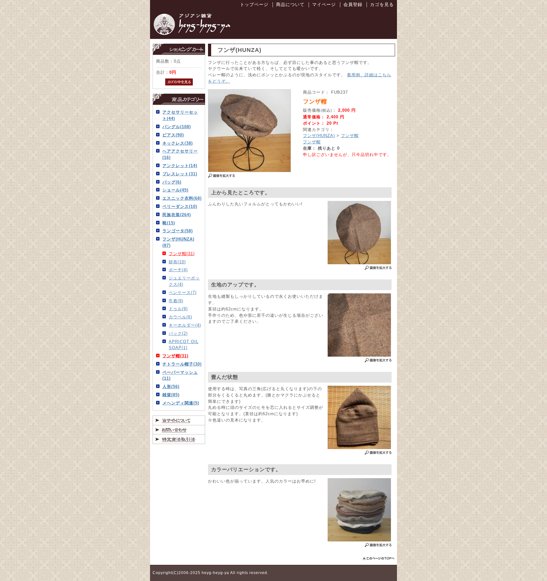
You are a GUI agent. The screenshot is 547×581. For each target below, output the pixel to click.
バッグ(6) (171, 182)
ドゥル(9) (178, 308)
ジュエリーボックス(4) (184, 281)
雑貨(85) (170, 394)
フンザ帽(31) (182, 253)
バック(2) (178, 333)
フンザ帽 (350, 135)
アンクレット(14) (179, 165)
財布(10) (177, 261)
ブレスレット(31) (179, 174)
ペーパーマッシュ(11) (180, 375)
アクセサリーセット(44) (180, 115)
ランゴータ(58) (177, 230)
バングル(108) (176, 126)
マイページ (324, 4)
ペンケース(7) (183, 292)
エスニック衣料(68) (182, 198)
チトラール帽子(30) (182, 364)
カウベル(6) (180, 317)
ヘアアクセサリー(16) (180, 154)
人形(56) (170, 386)
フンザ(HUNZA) (319, 135)
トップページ (254, 4)
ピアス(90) (173, 135)
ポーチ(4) (178, 269)
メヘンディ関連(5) (180, 403)
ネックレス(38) (177, 143)
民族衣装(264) (176, 214)
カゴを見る (382, 4)
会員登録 (352, 4)
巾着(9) (176, 300)
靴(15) (168, 223)
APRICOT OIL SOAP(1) (183, 344)
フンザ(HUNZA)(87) (178, 242)
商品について (290, 4)
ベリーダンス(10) (179, 206)
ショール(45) (175, 190)
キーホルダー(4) (185, 325)
